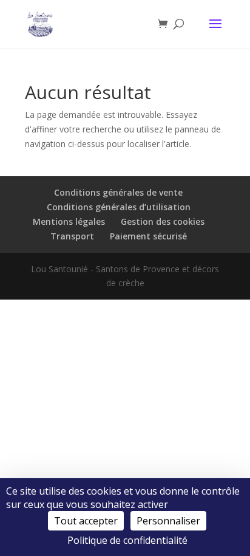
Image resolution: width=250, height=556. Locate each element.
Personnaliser (168, 520)
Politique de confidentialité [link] (127, 540)
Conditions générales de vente (118, 192)
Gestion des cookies (162, 221)
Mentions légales (69, 221)
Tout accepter (86, 520)
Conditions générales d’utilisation (119, 207)
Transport (72, 236)
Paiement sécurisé (148, 236)
